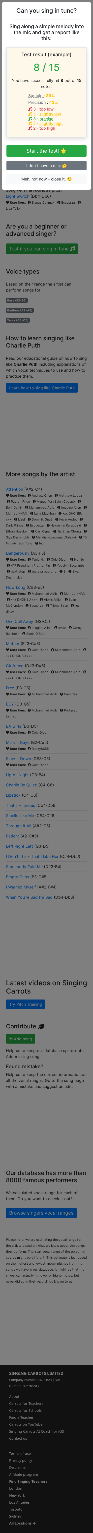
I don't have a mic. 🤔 (46, 165)
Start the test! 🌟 (47, 151)
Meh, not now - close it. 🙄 (46, 179)
